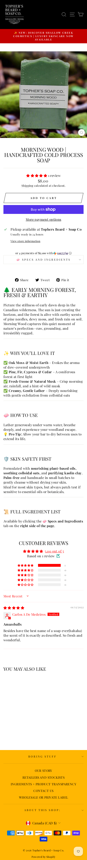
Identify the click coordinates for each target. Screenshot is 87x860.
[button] (37, 175)
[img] (13, 607)
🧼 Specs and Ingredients (43, 259)
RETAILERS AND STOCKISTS (43, 777)
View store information (25, 241)
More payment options (43, 219)
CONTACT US (43, 791)
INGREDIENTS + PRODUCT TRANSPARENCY (43, 784)
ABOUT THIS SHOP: (42, 810)
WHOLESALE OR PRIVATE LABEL (43, 797)
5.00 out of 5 (54, 551)
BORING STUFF (42, 756)
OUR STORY (43, 770)
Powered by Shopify (43, 856)
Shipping (27, 186)
